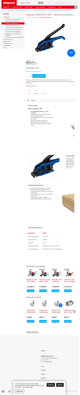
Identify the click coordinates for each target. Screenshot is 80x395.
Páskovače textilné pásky (12, 23)
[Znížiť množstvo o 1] (31, 77)
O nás (42, 366)
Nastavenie (19, 391)
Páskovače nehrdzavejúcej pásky (14, 27)
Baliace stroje (7, 41)
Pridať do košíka (40, 76)
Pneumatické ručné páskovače (13, 31)
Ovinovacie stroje (8, 39)
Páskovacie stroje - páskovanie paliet (14, 37)
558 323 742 (61, 2)
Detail (31, 321)
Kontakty (43, 378)
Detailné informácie (31, 86)
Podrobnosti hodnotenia (46, 17)
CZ (49, 2)
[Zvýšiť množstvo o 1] (31, 75)
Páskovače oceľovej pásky (12, 25)
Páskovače (6, 17)
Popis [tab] (28, 100)
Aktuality (43, 370)
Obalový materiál (8, 43)
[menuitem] (6, 7)
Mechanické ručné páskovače (12, 19)
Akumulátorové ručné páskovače (13, 29)
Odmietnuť (51, 385)
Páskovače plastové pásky (12, 21)
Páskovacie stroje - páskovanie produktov (13, 34)
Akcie (5, 47)
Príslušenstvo (7, 45)
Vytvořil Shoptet (73, 391)
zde (31, 387)
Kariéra (43, 374)
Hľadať (40, 3)
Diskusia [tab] (33, 100)
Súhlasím (60, 385)
